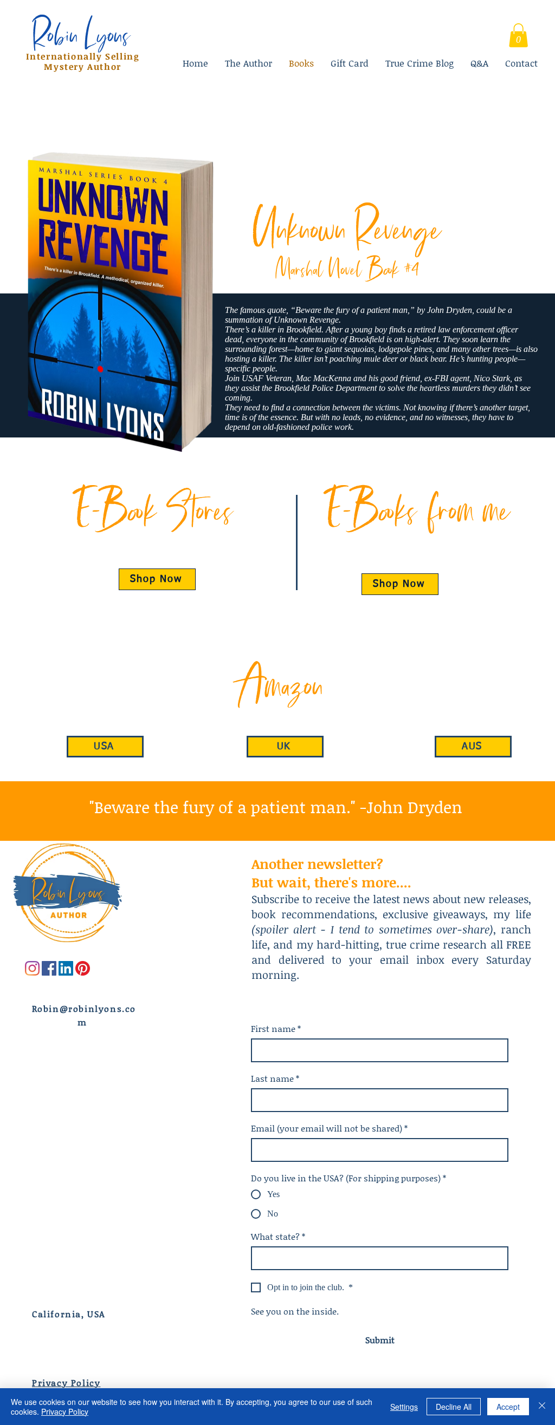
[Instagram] (32, 968)
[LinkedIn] (66, 968)
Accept (508, 1406)
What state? (278, 1236)
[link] (518, 35)
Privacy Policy (64, 1411)
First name (276, 1028)
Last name (275, 1078)
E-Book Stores (153, 509)
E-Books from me (417, 509)
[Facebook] (49, 968)
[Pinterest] (82, 968)
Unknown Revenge (347, 228)
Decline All (454, 1406)
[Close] (541, 1406)
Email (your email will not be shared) (329, 1128)
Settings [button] (404, 1406)
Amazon (277, 684)
